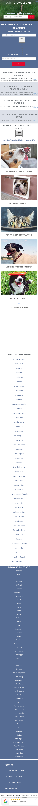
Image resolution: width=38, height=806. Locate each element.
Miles (28, 55)
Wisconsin (19, 749)
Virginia (19, 735)
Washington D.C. (19, 742)
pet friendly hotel (21, 78)
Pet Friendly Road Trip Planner (13, 106)
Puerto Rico (19, 757)
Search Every (13, 55)
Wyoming (19, 753)
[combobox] (22, 49)
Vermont (19, 731)
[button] (22, 40)
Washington (19, 739)
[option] (22, 44)
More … (35, 79)
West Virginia (19, 746)
